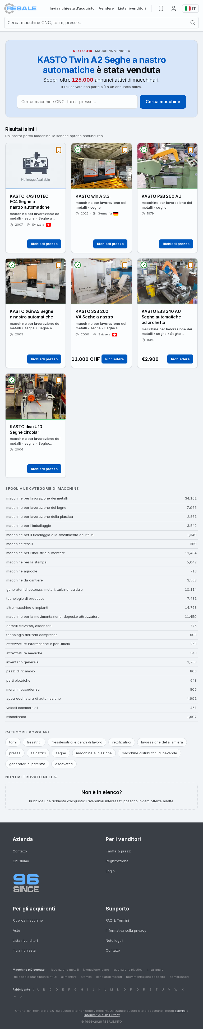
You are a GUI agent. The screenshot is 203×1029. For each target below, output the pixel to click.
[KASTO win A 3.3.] (101, 198)
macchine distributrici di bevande (149, 753)
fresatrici (34, 742)
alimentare (69, 977)
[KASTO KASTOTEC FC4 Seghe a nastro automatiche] (36, 198)
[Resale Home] (20, 8)
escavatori (64, 764)
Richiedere (114, 359)
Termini (180, 1011)
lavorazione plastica (127, 969)
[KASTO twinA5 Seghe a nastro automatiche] (36, 313)
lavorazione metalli (65, 969)
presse (15, 753)
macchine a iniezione (94, 753)
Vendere (106, 8)
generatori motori (109, 977)
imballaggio (155, 969)
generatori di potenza (27, 764)
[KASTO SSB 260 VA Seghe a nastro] (101, 313)
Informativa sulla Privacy (102, 1015)
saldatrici (38, 753)
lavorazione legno (96, 969)
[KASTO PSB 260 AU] (167, 198)
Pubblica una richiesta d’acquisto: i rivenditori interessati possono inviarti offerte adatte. (101, 796)
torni (13, 742)
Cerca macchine (163, 101)
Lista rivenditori (132, 8)
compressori (179, 977)
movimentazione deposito (145, 977)
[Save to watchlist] (58, 150)
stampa (86, 977)
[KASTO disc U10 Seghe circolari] (36, 426)
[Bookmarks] (161, 8)
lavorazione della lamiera (162, 742)
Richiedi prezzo (44, 244)
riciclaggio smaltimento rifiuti (35, 977)
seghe (61, 753)
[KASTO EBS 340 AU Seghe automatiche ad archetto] (167, 313)
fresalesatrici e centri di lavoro (77, 742)
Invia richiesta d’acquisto (72, 8)
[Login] (173, 8)
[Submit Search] (194, 22)
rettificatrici (121, 742)
